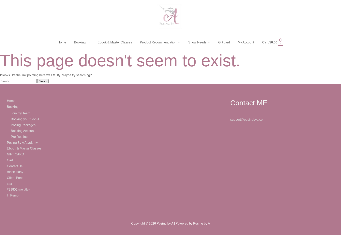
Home (11, 100)
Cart (10, 160)
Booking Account (23, 131)
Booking (13, 106)
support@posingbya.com (247, 119)
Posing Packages (23, 125)
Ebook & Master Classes (24, 148)
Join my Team (20, 113)
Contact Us (14, 166)
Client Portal (15, 178)
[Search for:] (18, 81)
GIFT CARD (15, 154)
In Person (13, 195)
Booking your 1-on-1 (25, 119)
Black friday (15, 172)
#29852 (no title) (18, 189)
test (9, 183)
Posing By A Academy (22, 142)
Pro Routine (19, 136)
